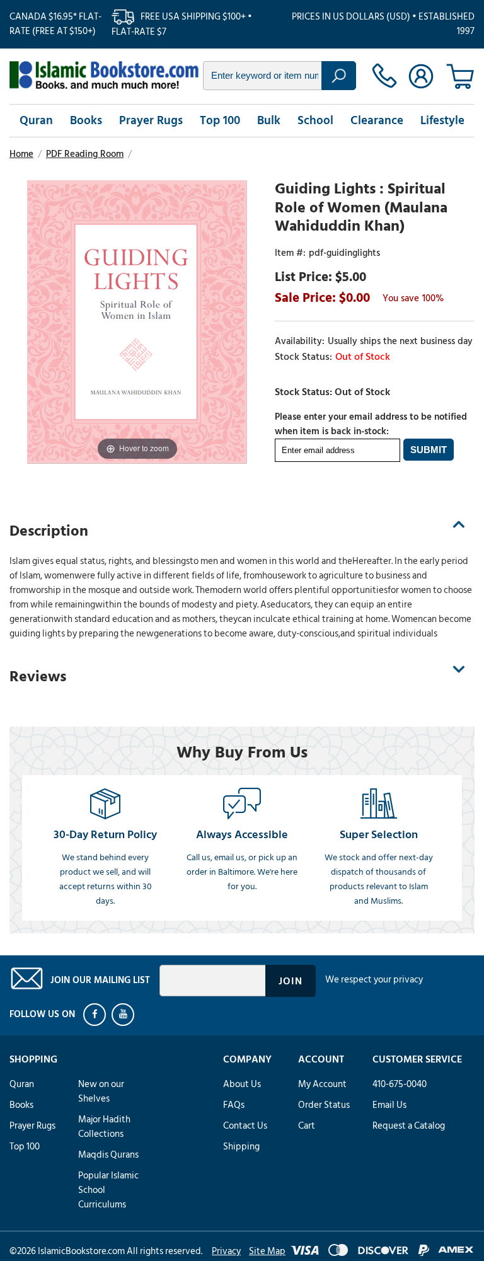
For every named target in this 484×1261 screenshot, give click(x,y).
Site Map (267, 1251)
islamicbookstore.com (104, 75)
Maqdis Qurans (108, 1155)
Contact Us (245, 1126)
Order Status (324, 1105)
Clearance (376, 120)
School (315, 120)
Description (48, 531)
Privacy (226, 1251)
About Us (242, 1084)
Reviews (37, 676)
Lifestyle (442, 120)
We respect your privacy (374, 979)
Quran (36, 120)
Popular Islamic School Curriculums (108, 1190)
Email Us (389, 1105)
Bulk (268, 120)
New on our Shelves (101, 1091)
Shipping (241, 1146)
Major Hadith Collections (104, 1126)
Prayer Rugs (151, 120)
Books (86, 120)
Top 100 (220, 120)
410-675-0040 (399, 1084)
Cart (306, 1126)
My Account (322, 1084)
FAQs (234, 1105)
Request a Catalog (408, 1126)
